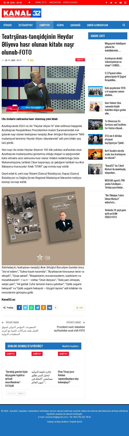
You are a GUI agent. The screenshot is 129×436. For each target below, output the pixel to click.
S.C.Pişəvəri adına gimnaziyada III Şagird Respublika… (115, 76)
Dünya (60, 25)
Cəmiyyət (44, 25)
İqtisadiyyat (26, 25)
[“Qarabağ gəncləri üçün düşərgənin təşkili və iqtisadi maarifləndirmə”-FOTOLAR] (17, 360)
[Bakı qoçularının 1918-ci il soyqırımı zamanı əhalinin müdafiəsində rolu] (95, 91)
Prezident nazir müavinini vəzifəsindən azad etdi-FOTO (69, 328)
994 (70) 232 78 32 (82, 417)
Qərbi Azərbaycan (97, 25)
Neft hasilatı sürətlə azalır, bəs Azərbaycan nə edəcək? (115, 154)
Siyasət (7, 25)
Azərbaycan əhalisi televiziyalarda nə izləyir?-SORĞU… (113, 61)
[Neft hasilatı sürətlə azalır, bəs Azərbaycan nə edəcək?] (95, 154)
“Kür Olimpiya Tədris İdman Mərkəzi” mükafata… (114, 198)
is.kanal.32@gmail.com (56, 417)
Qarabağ (75, 25)
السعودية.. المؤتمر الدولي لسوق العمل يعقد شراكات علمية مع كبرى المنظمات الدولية (20, 330)
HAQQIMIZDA (55, 2)
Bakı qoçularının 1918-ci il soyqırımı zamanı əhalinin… (115, 91)
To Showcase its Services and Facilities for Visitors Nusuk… (115, 124)
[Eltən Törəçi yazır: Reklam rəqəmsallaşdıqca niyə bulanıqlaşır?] (69, 360)
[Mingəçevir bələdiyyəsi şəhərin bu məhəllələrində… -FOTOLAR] (95, 47)
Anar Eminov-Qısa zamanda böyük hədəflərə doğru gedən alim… (115, 108)
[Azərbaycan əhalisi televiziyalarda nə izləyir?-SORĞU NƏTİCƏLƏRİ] (95, 61)
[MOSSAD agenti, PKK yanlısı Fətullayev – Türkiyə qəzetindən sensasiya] (95, 184)
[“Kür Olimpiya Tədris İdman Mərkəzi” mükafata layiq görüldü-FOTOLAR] (95, 198)
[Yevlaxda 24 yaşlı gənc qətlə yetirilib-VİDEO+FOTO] (95, 213)
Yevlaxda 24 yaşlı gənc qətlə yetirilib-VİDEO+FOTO (115, 213)
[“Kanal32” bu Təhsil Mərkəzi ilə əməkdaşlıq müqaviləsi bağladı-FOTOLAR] (95, 169)
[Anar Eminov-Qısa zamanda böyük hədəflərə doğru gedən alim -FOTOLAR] (95, 106)
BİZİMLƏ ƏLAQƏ (70, 2)
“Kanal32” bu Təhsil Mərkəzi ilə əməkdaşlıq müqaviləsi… (115, 169)
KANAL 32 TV (41, 2)
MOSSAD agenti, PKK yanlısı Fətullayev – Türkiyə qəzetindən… (115, 183)
